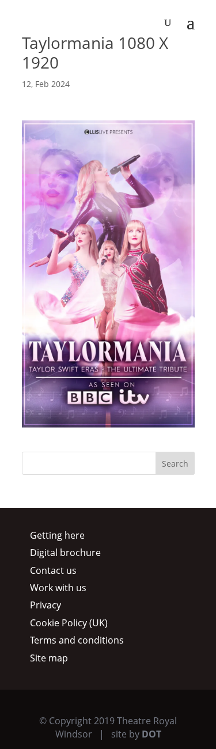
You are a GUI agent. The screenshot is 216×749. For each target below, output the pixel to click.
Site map (49, 658)
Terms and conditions (77, 640)
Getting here (57, 535)
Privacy (45, 605)
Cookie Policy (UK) (69, 622)
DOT (151, 734)
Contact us (53, 570)
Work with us (58, 587)
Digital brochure (65, 552)
